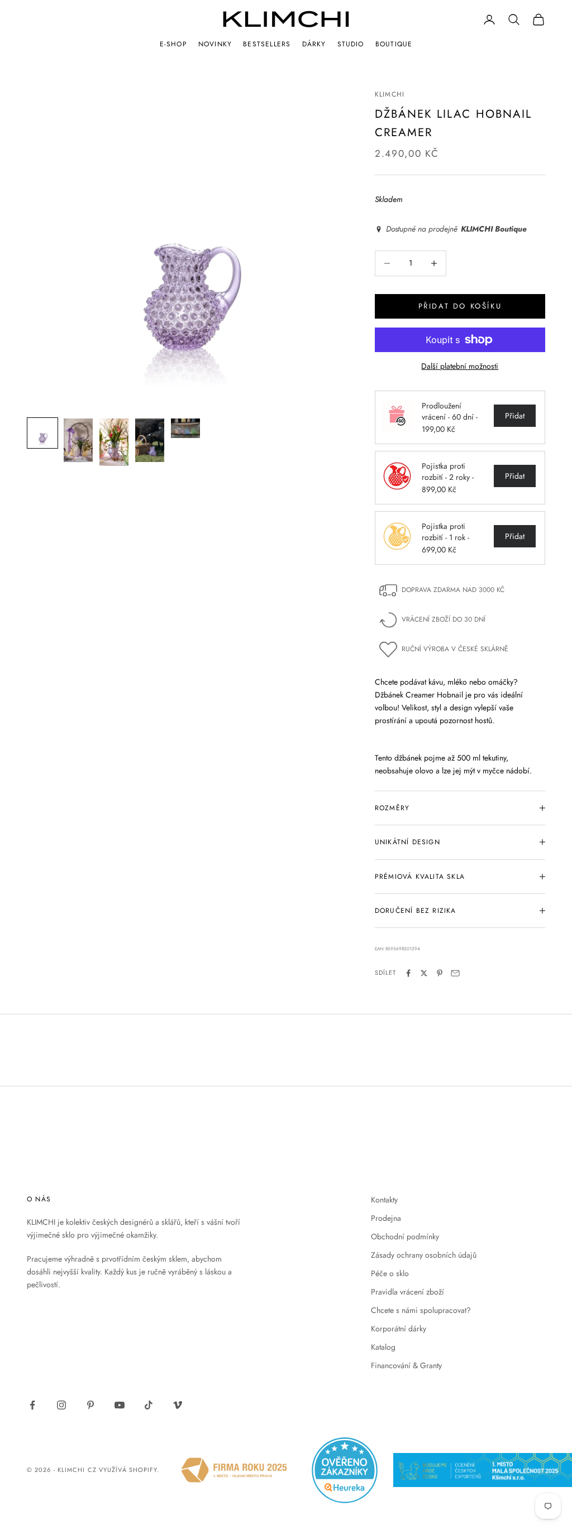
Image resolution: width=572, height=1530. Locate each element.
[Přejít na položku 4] (149, 440)
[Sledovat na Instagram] (61, 1405)
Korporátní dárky (398, 1328)
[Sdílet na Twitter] (424, 973)
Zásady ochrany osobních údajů (423, 1254)
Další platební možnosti (459, 366)
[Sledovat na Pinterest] (90, 1405)
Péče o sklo (390, 1273)
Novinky (215, 44)
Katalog (383, 1347)
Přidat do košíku (460, 306)
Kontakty (384, 1199)
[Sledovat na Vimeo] (177, 1405)
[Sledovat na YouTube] (119, 1405)
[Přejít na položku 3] (114, 442)
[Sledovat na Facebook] (32, 1405)
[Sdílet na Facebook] (408, 973)
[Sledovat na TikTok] (148, 1405)
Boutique (394, 44)
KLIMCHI (389, 94)
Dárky (314, 44)
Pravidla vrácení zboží (407, 1291)
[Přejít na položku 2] (78, 440)
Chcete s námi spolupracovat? (421, 1310)
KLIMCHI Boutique (494, 229)
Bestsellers (266, 44)
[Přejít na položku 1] (42, 433)
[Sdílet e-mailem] (455, 973)
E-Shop (173, 44)
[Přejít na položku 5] (185, 428)
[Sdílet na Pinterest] (439, 973)
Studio (350, 44)
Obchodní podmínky (405, 1236)
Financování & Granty (406, 1365)
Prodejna (386, 1218)
